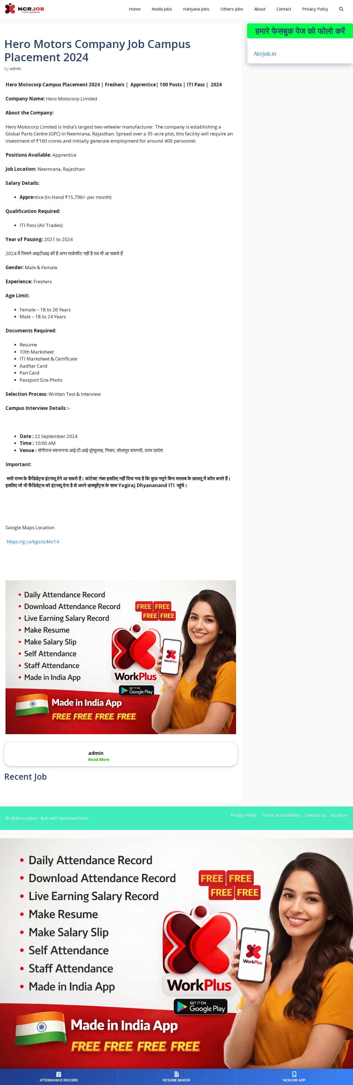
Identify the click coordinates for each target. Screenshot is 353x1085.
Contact (284, 9)
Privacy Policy (315, 9)
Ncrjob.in (265, 53)
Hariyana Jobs (196, 9)
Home (135, 9)
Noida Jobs (162, 9)
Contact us (315, 815)
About (260, 9)
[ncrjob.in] (30, 9)
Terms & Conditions (281, 815)
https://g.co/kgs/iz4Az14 (32, 541)
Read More (98, 759)
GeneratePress (74, 818)
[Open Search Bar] (341, 9)
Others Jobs (231, 9)
